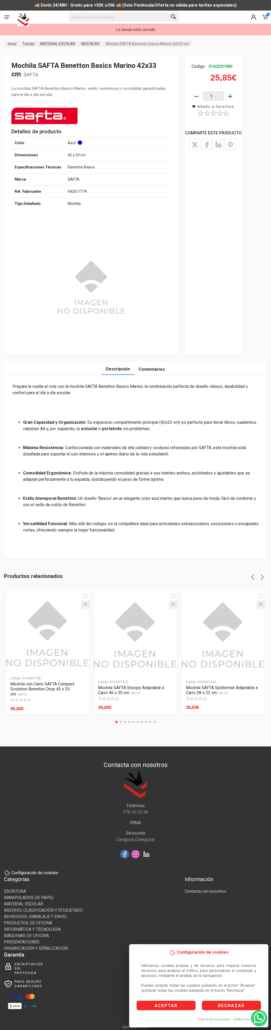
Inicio (12, 44)
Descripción (118, 368)
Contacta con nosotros (205, 891)
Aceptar (166, 1005)
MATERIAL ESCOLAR (57, 44)
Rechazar (231, 1005)
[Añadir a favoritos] (85, 604)
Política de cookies (248, 1019)
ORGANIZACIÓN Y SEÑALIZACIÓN (36, 948)
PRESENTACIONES (21, 941)
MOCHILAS (90, 44)
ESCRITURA (15, 891)
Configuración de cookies (34, 872)
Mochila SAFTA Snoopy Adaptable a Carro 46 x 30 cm (131, 690)
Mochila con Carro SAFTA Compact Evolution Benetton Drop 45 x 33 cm (42, 689)
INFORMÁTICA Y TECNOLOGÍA (32, 929)
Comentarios (152, 369)
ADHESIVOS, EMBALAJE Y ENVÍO (35, 916)
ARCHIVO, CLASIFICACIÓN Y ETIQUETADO (43, 910)
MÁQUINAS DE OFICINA (26, 935)
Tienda (28, 44)
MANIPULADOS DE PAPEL (29, 897)
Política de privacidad (213, 1019)
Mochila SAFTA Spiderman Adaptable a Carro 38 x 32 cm (222, 690)
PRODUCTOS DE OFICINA (28, 922)
